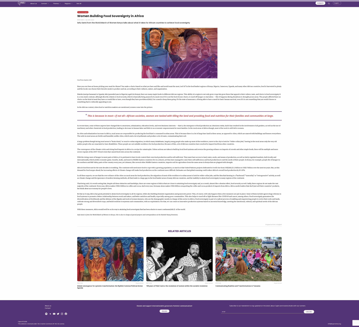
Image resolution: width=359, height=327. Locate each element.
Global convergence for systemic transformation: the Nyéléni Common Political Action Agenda (110, 287)
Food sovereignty (83, 12)
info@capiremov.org (334, 324)
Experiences (140, 283)
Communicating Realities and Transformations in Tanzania (237, 286)
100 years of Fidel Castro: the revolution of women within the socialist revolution (176, 286)
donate (164, 311)
